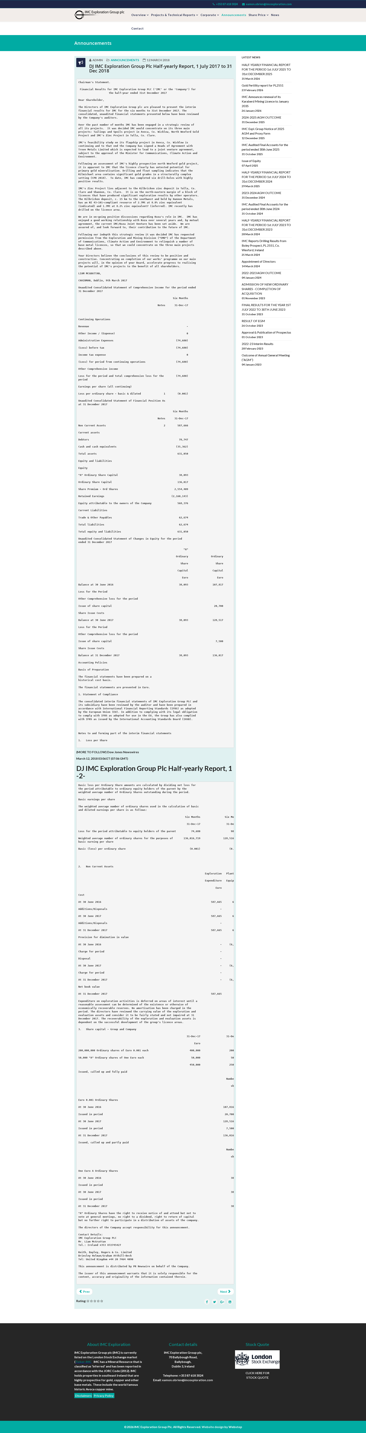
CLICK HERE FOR (257, 1373)
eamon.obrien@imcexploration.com (269, 4)
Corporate (208, 15)
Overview (138, 15)
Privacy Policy (104, 1395)
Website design (213, 1427)
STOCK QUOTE (257, 1377)
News (275, 15)
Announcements (234, 15)
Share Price (257, 15)
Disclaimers (83, 1395)
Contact (137, 28)
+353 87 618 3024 (227, 4)
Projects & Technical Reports (173, 15)
